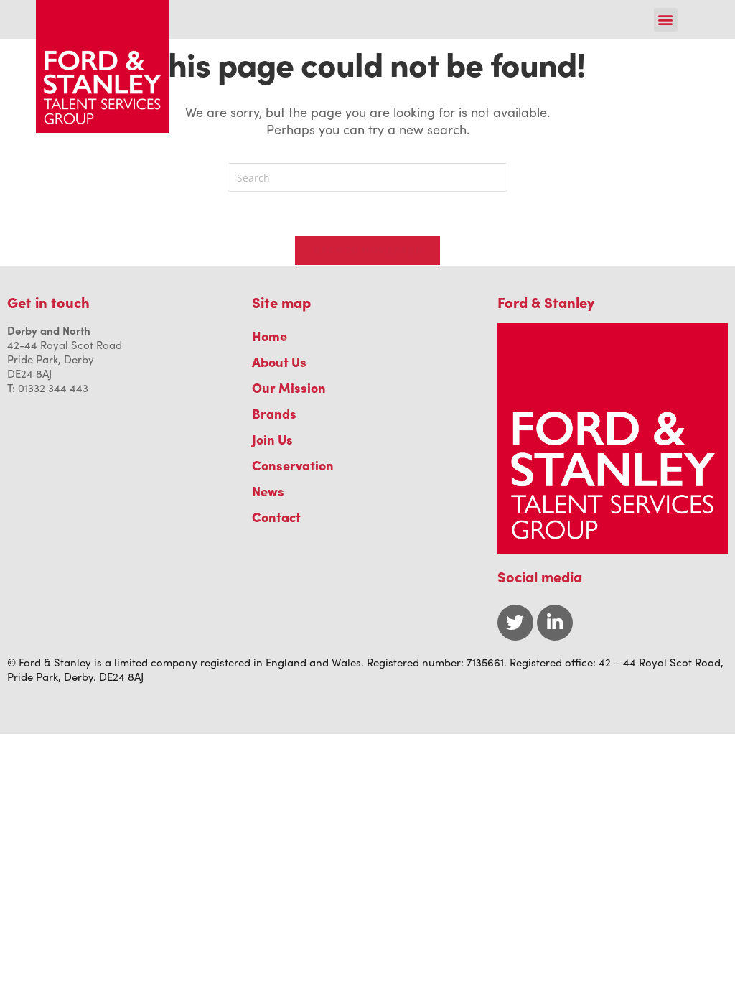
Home (269, 336)
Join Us (272, 439)
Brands (274, 413)
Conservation (293, 465)
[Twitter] (515, 623)
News (268, 491)
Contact (276, 517)
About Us (279, 362)
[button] (666, 20)
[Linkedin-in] (555, 623)
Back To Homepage (367, 249)
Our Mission (289, 387)
